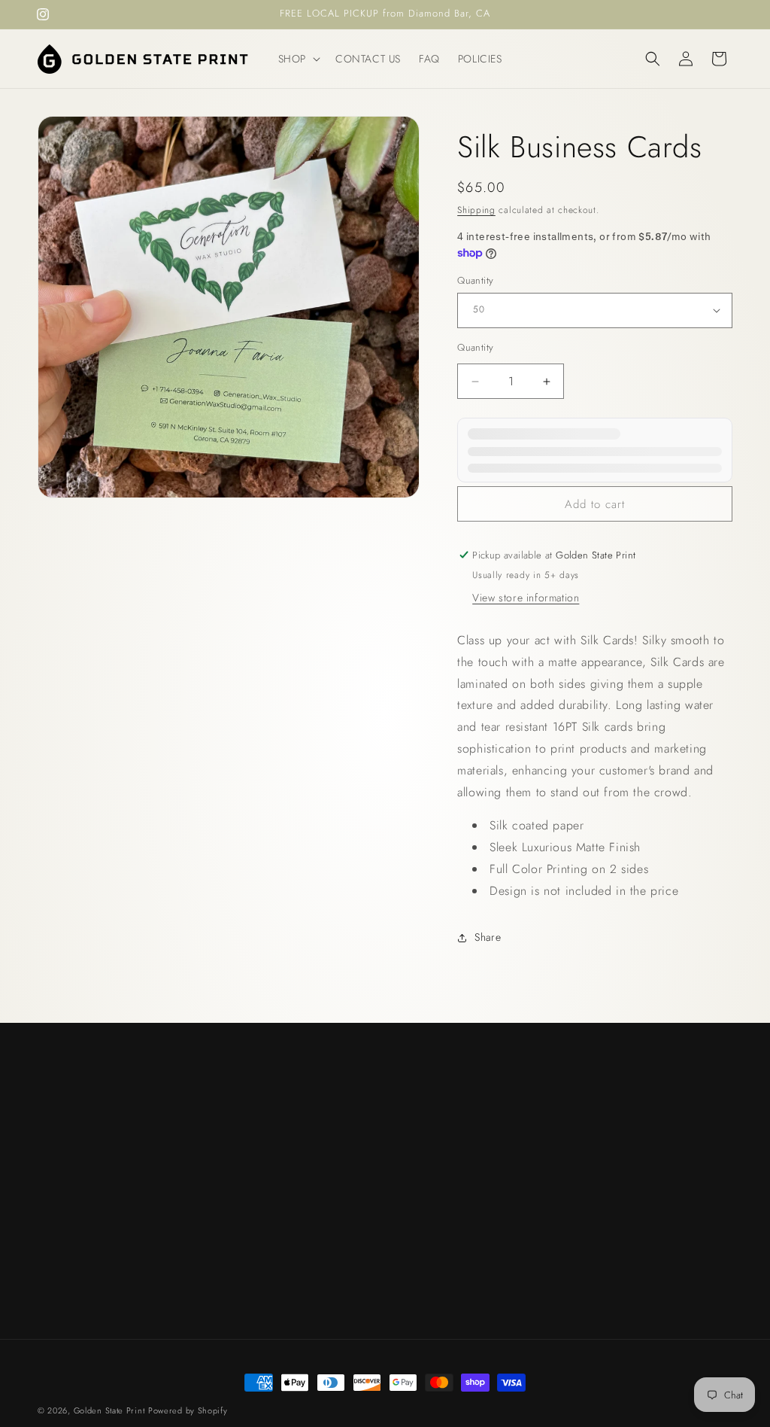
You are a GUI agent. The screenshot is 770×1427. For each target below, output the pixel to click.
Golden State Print (109, 1410)
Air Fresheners (423, 1075)
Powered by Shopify (188, 1410)
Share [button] (487, 937)
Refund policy (420, 1234)
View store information (525, 597)
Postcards (411, 1128)
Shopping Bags (423, 1180)
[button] (297, 59)
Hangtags (410, 1101)
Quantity (475, 280)
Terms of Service (427, 1208)
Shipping (476, 210)
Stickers (406, 1154)
